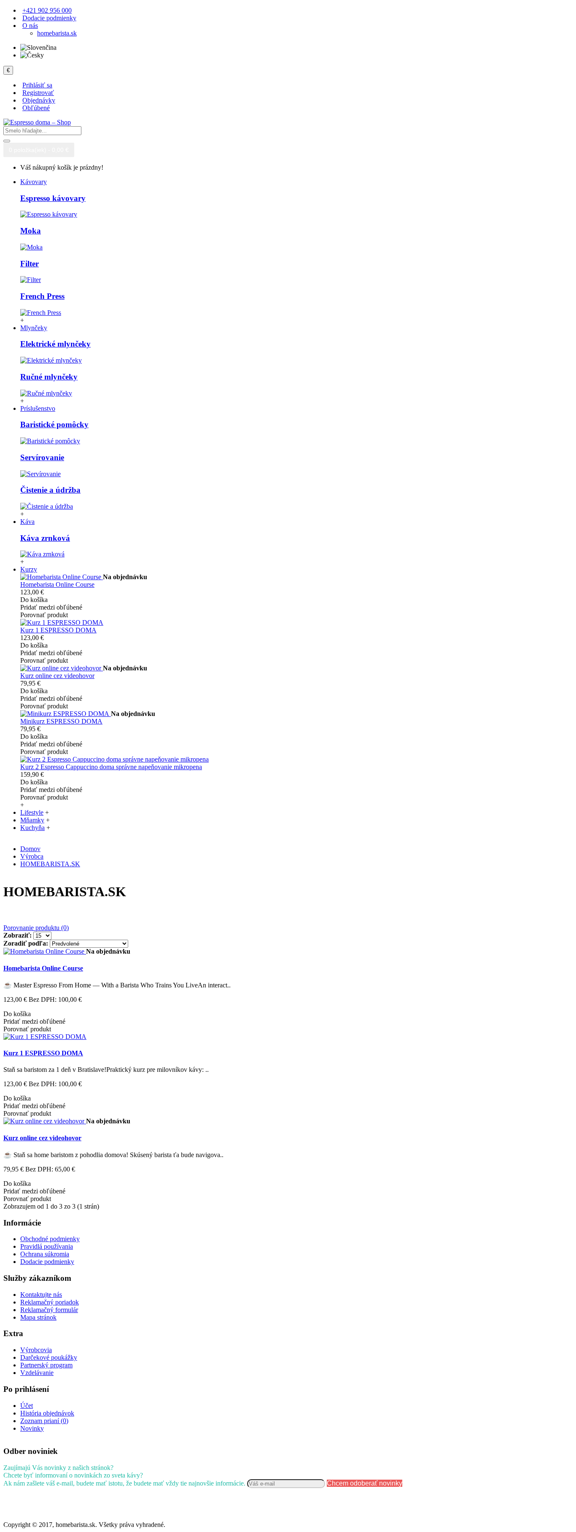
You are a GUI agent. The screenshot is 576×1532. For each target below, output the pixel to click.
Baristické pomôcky (54, 424)
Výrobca (31, 856)
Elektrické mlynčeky (55, 343)
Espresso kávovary (53, 198)
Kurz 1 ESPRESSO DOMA (58, 630)
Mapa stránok (38, 1317)
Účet (26, 1405)
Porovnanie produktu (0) (36, 927)
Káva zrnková (45, 538)
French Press (42, 296)
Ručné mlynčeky (49, 376)
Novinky (32, 1428)
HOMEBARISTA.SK (50, 864)
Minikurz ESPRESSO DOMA (61, 721)
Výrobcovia (36, 1349)
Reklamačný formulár (49, 1309)
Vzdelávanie (37, 1372)
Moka (30, 230)
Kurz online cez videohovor (57, 675)
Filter (29, 263)
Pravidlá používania (46, 1246)
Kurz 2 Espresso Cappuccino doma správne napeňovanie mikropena (111, 766)
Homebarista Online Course (57, 584)
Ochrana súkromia (44, 1254)
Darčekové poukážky (48, 1357)
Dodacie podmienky (47, 1261)
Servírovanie (42, 457)
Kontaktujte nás (41, 1294)
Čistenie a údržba (50, 489)
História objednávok (47, 1413)
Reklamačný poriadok (49, 1302)
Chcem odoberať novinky (364, 1483)
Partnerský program (46, 1365)
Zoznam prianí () (44, 1420)
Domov (30, 848)
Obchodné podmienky (50, 1238)
